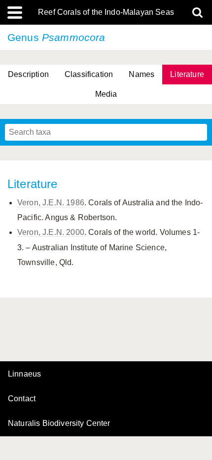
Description (28, 74)
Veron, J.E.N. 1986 (50, 202)
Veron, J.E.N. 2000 (50, 232)
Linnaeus (24, 374)
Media (106, 94)
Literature (187, 74)
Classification (89, 74)
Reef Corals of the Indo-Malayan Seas (106, 12)
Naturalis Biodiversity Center (59, 423)
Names (141, 74)
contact (21, 398)
